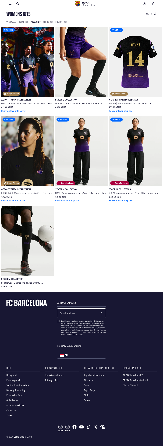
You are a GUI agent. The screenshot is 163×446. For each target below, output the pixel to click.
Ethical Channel (130, 385)
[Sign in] (145, 4)
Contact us (11, 410)
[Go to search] (18, 4)
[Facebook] (74, 426)
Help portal (11, 375)
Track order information (17, 385)
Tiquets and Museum (94, 375)
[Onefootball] (102, 426)
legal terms (73, 323)
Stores (9, 415)
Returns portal (13, 380)
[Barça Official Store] (85, 4)
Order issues (12, 400)
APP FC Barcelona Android (135, 380)
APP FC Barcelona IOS (133, 375)
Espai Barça (89, 390)
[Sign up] (101, 313)
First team (88, 380)
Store (60, 430)
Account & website (15, 405)
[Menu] (10, 4)
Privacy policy (52, 380)
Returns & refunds (14, 395)
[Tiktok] (88, 426)
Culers (87, 400)
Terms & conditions (54, 375)
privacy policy (87, 323)
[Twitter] (95, 426)
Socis (86, 385)
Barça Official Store (23, 436)
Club (86, 395)
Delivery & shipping (15, 390)
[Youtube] (81, 426)
